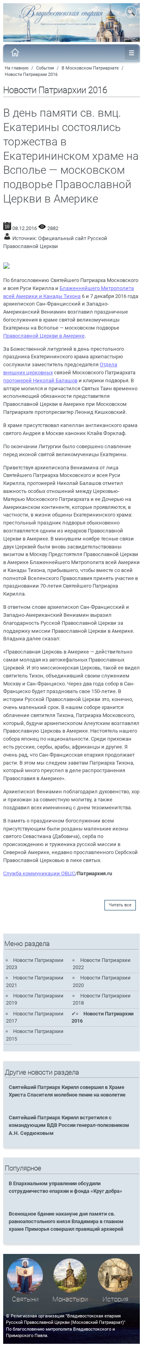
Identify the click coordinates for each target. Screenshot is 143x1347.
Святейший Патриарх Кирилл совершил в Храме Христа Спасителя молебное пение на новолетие (67, 1091)
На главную (17, 68)
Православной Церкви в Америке (44, 336)
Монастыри (70, 1299)
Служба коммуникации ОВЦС (39, 873)
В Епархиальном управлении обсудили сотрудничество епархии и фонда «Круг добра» (65, 1187)
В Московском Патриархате (90, 68)
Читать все (120, 905)
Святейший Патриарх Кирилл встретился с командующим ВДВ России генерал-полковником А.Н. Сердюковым (69, 1125)
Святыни (25, 1299)
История (115, 1299)
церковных (39, 372)
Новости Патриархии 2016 (31, 74)
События (45, 68)
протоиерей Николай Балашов (40, 380)
